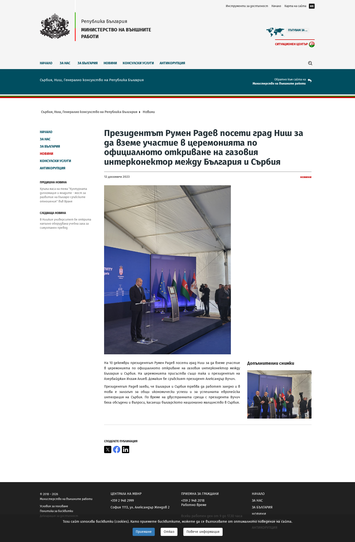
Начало (276, 6)
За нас (65, 63)
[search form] (310, 63)
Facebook (116, 449)
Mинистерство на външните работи (279, 83)
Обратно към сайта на (290, 79)
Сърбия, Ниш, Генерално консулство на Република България (89, 112)
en (311, 6)
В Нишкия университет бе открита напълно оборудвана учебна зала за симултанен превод (65, 223)
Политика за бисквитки (56, 511)
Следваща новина (53, 213)
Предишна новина (53, 182)
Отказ (169, 532)
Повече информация (203, 532)
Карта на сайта (295, 6)
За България (88, 63)
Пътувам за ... (297, 30)
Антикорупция (172, 63)
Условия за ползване (54, 506)
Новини (110, 63)
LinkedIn (125, 449)
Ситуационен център (291, 44)
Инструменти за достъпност (247, 6)
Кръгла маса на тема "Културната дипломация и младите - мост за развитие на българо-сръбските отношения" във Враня (63, 195)
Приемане (144, 532)
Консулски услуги (138, 63)
